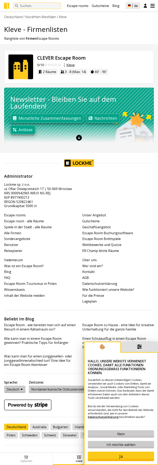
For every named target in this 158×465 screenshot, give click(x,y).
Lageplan (89, 301)
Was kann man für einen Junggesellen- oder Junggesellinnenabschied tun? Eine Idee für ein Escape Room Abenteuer (38, 360)
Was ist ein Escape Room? (24, 266)
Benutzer (11, 245)
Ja (121, 456)
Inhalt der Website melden (24, 295)
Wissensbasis (14, 290)
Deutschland (13, 17)
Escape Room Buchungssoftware (107, 233)
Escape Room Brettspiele (101, 239)
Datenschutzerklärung (99, 284)
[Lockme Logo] (6, 6)
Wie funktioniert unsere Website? (108, 290)
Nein (121, 434)
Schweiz (50, 435)
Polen (11, 435)
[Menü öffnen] (152, 6)
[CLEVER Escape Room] (20, 67)
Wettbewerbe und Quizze (101, 245)
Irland (79, 427)
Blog (116, 5)
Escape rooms (77, 5)
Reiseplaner (13, 251)
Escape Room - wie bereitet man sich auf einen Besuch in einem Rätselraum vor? (40, 327)
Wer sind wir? (92, 266)
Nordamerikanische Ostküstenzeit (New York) (66, 389)
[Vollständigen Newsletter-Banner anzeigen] (79, 137)
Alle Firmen (12, 233)
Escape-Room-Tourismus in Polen (30, 284)
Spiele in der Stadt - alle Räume (28, 227)
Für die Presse (93, 295)
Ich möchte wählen (121, 444)
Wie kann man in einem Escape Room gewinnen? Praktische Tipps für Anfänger (36, 340)
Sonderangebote (17, 239)
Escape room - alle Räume (24, 221)
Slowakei (69, 435)
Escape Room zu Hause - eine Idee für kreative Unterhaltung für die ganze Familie (118, 327)
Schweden (29, 435)
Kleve (63, 17)
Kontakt (88, 272)
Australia (39, 427)
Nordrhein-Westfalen (40, 17)
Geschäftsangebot (96, 227)
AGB (85, 278)
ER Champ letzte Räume (100, 251)
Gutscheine (100, 5)
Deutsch (13, 389)
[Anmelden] (145, 6)
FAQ (7, 278)
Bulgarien (60, 427)
